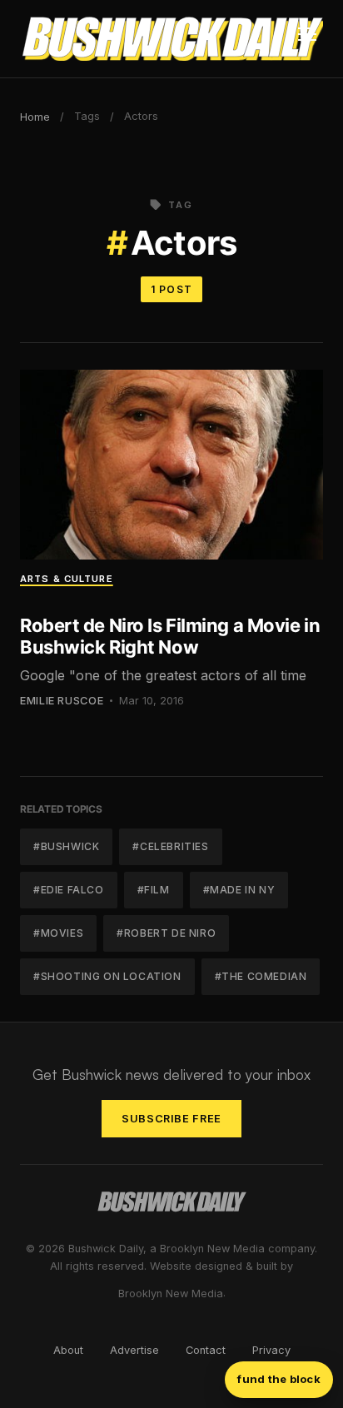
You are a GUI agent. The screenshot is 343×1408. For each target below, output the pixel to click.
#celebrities (170, 846)
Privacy (271, 1350)
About (68, 1350)
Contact (206, 1350)
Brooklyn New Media (170, 1293)
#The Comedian (261, 976)
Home (35, 117)
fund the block (279, 1379)
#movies (58, 933)
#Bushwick (66, 846)
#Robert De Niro (166, 933)
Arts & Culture (66, 579)
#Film (153, 889)
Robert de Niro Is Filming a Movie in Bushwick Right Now (170, 636)
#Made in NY (239, 889)
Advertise (134, 1350)
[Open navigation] (307, 39)
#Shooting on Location (107, 976)
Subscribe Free (171, 1118)
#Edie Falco (68, 889)
